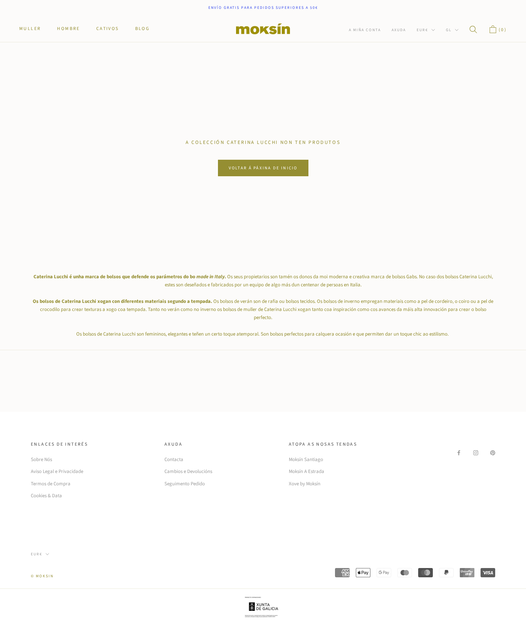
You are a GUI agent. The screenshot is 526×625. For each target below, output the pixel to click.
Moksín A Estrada (306, 471)
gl (449, 30)
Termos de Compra (50, 483)
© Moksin (42, 576)
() (502, 30)
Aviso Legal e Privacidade (57, 471)
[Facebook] (458, 452)
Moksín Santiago (306, 459)
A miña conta (365, 30)
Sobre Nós (41, 459)
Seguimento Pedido (184, 483)
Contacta (173, 459)
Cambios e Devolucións (188, 471)
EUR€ (422, 30)
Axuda (399, 30)
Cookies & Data (46, 495)
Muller (30, 28)
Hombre (68, 28)
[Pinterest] (492, 452)
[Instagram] (475, 452)
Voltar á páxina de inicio (263, 168)
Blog (142, 28)
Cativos (107, 28)
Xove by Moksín (304, 483)
